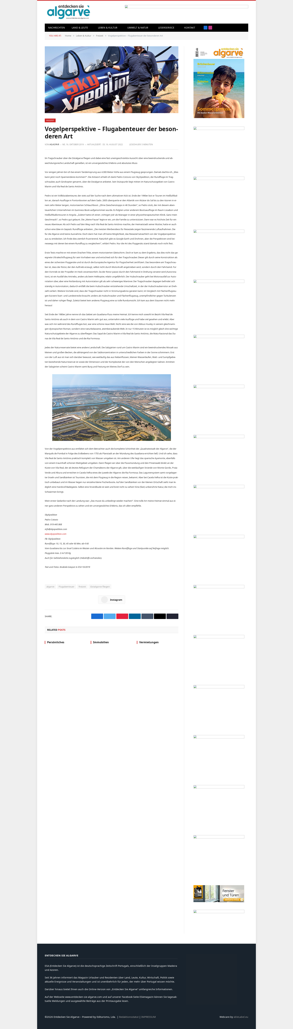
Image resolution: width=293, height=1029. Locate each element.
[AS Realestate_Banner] (218, 587)
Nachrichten (56, 27)
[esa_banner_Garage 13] (218, 837)
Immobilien (101, 642)
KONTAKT (189, 27)
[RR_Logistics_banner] (218, 637)
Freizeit (50, 120)
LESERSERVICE (166, 27)
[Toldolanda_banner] (218, 737)
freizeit (82, 586)
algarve (50, 586)
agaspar (54, 144)
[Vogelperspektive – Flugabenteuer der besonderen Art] (111, 79)
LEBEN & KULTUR (107, 27)
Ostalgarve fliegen (100, 586)
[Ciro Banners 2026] (218, 437)
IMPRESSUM (148, 1016)
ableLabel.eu (241, 1016)
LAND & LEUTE (80, 27)
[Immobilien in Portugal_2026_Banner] (218, 129)
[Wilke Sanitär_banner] (218, 687)
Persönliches (55, 642)
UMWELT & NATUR (137, 27)
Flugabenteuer (66, 586)
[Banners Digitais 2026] (218, 387)
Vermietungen (149, 642)
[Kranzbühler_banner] (218, 787)
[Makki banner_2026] (218, 537)
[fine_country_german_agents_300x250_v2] (218, 337)
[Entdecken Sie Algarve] (68, 12)
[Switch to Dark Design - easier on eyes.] (244, 27)
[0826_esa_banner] (218, 117)
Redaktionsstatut (129, 1016)
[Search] (239, 28)
